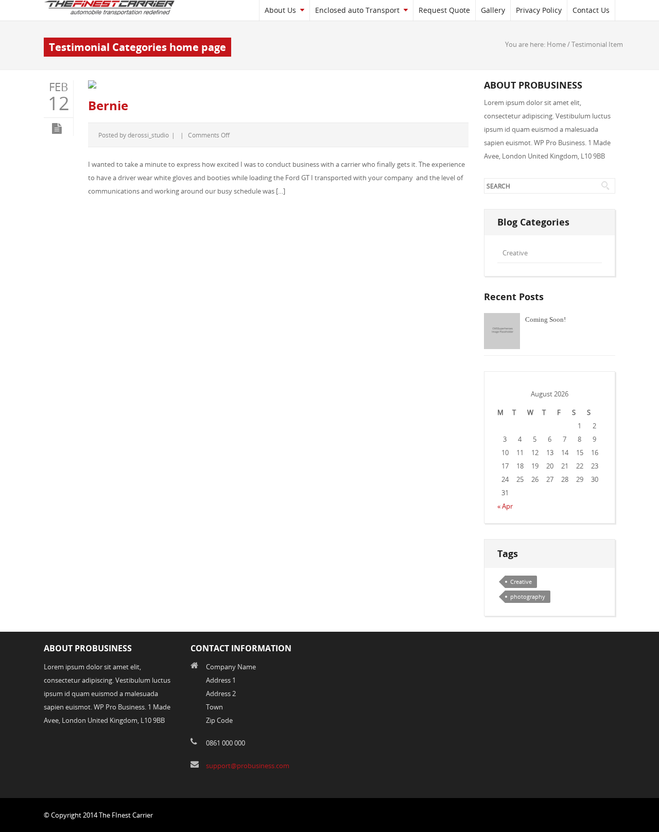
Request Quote (444, 10)
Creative (515, 252)
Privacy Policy (539, 10)
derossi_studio (148, 135)
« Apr (505, 506)
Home (556, 44)
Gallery (493, 10)
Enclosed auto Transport (357, 10)
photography (527, 596)
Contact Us (591, 10)
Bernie (108, 105)
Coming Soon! (545, 319)
